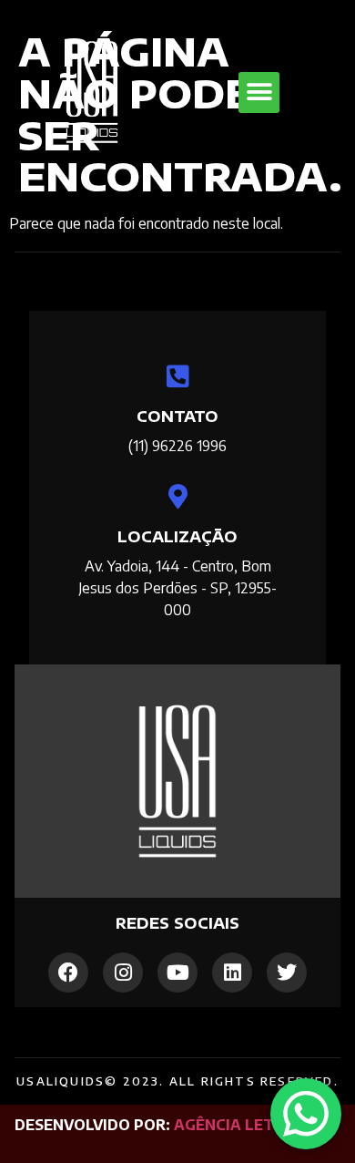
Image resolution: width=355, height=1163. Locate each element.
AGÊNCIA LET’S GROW (257, 1125)
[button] (258, 92)
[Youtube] (177, 972)
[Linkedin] (232, 972)
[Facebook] (68, 972)
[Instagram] (123, 972)
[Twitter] (287, 972)
